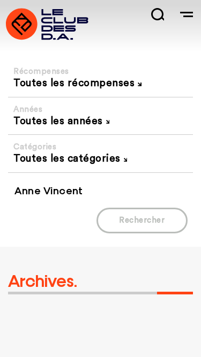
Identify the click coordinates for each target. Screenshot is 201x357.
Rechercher (142, 220)
